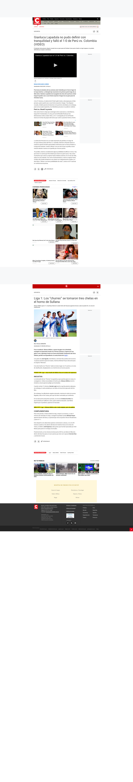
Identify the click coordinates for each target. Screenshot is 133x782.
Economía (62, 19)
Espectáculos (69, 19)
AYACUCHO (51, 21)
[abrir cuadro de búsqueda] (97, 19)
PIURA (45, 23)
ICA (81, 21)
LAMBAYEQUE (91, 21)
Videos (80, 19)
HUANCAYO (72, 21)
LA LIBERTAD (85, 21)
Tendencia (75, 19)
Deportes (57, 19)
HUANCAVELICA (66, 21)
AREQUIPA (45, 21)
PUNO (48, 23)
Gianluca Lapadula (38, 182)
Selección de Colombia (61, 180)
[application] (55, 65)
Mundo (51, 19)
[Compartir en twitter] (97, 31)
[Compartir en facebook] (94, 31)
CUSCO (60, 21)
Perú (48, 19)
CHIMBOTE (56, 21)
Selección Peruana (52, 180)
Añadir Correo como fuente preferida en (89, 26)
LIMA (96, 21)
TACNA (52, 23)
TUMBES (56, 23)
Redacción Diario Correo (41, 84)
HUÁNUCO (77, 21)
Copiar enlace (49, 168)
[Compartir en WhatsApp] (42, 169)
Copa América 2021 (71, 180)
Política (44, 19)
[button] (55, 65)
